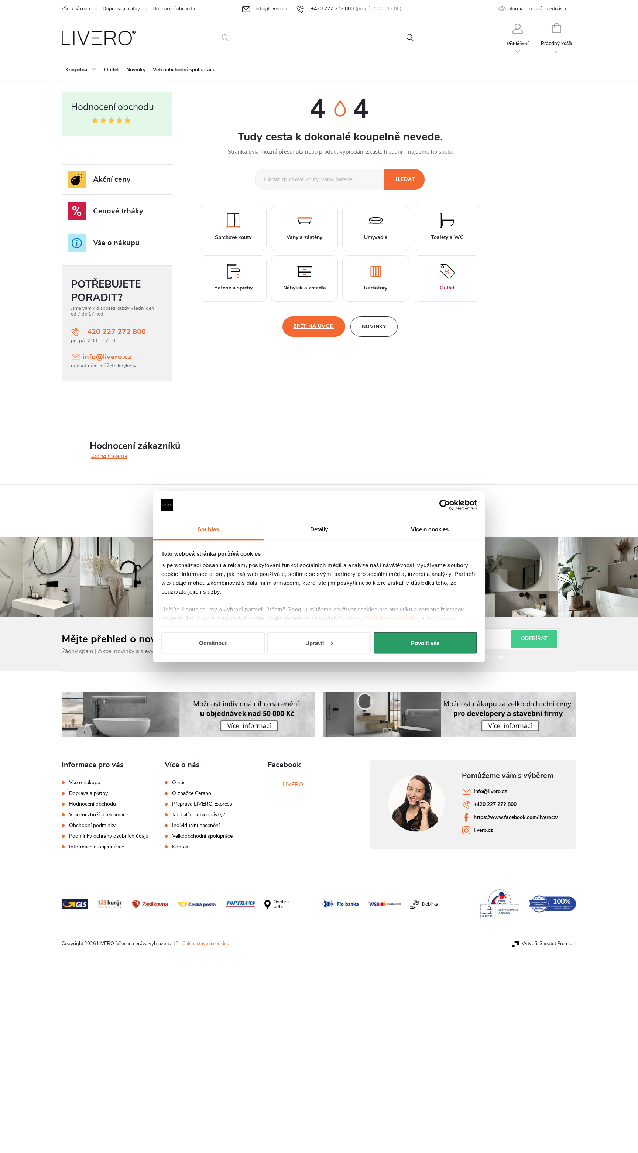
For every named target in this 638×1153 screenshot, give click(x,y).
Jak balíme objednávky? (198, 815)
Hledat (410, 38)
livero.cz (483, 830)
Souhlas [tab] (208, 529)
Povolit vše (425, 642)
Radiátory (375, 287)
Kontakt (181, 847)
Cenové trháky (118, 211)
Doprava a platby (121, 9)
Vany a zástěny (304, 237)
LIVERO (292, 784)
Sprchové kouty (233, 237)
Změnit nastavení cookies (202, 943)
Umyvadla (376, 237)
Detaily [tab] (319, 529)
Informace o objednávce (96, 846)
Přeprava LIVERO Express (202, 804)
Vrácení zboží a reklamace (98, 814)
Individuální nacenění (196, 825)
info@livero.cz (107, 357)
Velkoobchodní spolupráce (202, 836)
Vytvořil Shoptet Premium (549, 943)
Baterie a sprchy (233, 287)
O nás (179, 783)
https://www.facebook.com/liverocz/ (516, 817)
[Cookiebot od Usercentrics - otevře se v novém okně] (444, 505)
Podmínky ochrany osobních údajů (108, 836)
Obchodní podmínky (92, 825)
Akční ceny (112, 179)
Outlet (447, 287)
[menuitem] (81, 69)
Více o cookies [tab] (430, 529)
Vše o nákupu (76, 9)
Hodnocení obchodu (173, 9)
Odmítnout (213, 642)
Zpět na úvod (314, 326)
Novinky (374, 326)
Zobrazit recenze (109, 456)
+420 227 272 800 (114, 332)
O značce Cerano (191, 793)
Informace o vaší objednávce (537, 9)
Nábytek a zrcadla (304, 287)
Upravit (314, 642)
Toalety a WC (447, 237)
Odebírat (534, 638)
